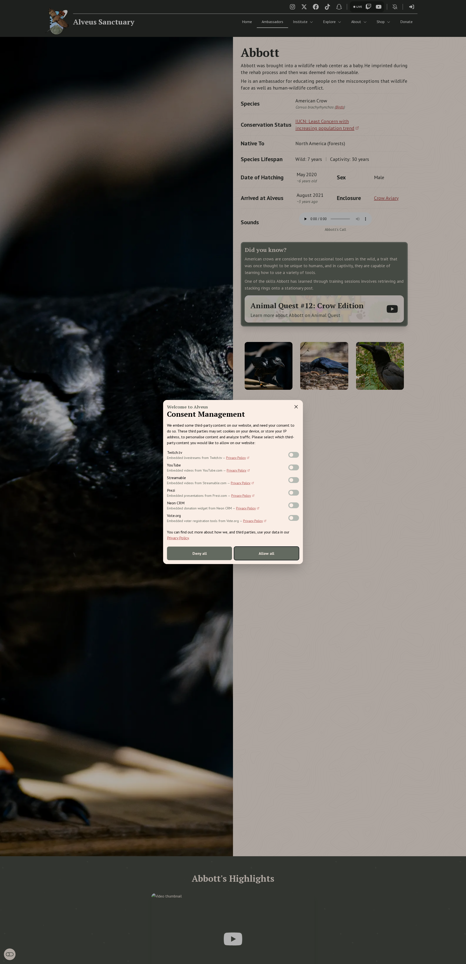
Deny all (199, 553)
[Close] (296, 407)
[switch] (293, 455)
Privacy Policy (236, 458)
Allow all (266, 553)
